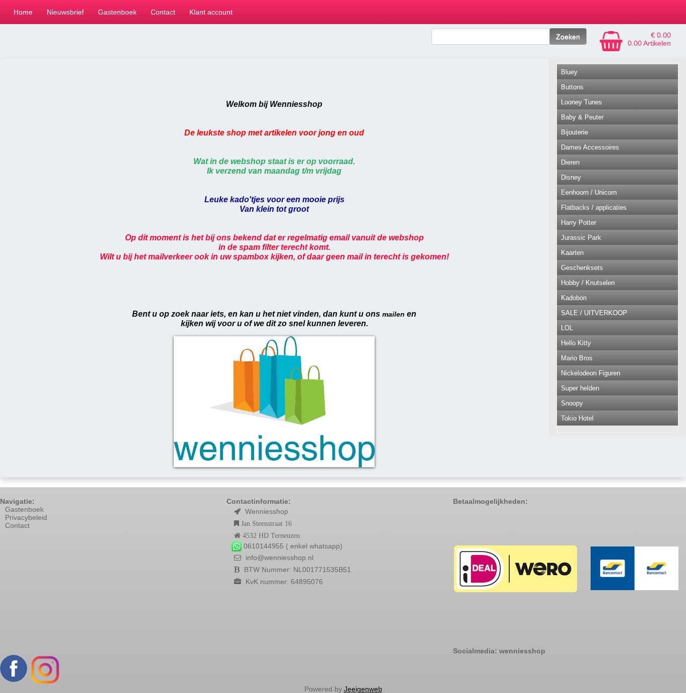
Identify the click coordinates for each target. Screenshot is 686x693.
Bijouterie (574, 132)
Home (23, 12)
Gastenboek (117, 12)
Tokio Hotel (577, 418)
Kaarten (572, 252)
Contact (163, 12)
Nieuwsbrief (65, 12)
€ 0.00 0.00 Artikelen (649, 39)
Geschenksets (582, 267)
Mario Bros (577, 358)
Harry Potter (578, 222)
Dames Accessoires (590, 147)
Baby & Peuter (582, 117)
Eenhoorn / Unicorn (589, 192)
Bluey (569, 72)
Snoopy (572, 403)
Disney (571, 177)
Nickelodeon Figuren (590, 373)
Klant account (211, 12)
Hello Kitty (576, 343)
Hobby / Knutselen (588, 283)
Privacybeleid (26, 517)
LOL (567, 328)
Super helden (580, 388)
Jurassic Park (581, 237)
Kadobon (574, 298)
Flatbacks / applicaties (594, 207)
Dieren (570, 162)
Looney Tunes (581, 102)
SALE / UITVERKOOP (594, 313)
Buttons (572, 87)
